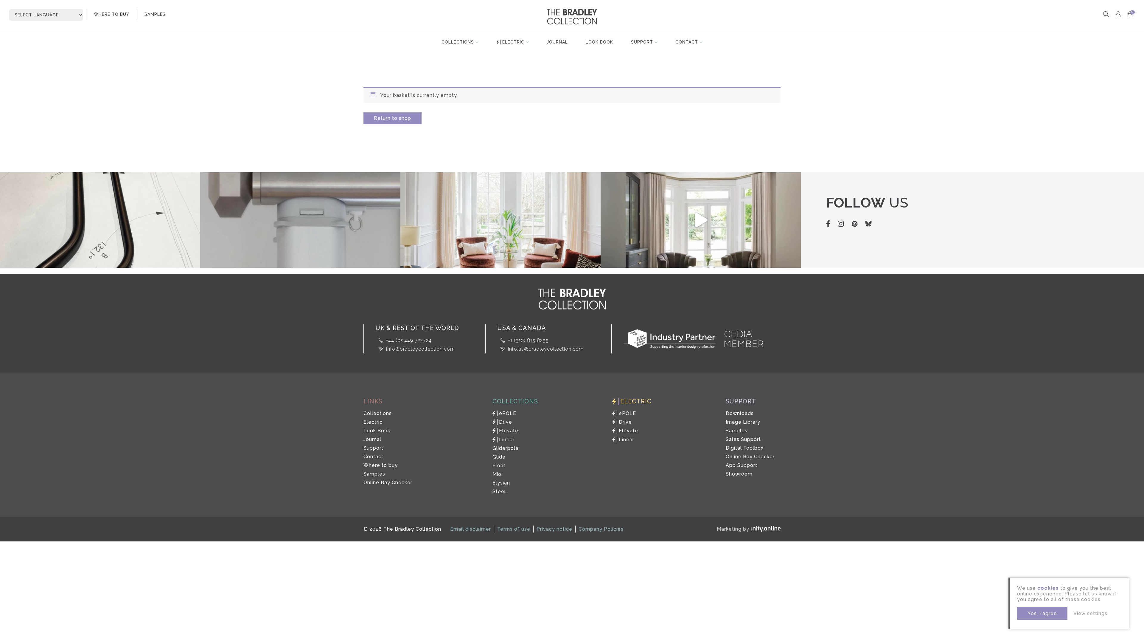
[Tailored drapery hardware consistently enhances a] (701, 220)
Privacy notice (554, 529)
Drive (505, 422)
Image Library (743, 422)
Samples (374, 474)
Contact (686, 42)
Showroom (739, 474)
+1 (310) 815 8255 (528, 340)
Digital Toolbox (745, 448)
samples (155, 14)
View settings (1090, 613)
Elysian (501, 483)
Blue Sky (868, 224)
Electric (513, 42)
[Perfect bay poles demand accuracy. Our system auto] (100, 220)
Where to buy (380, 465)
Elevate (508, 431)
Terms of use (513, 529)
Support (642, 42)
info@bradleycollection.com (420, 349)
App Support (741, 465)
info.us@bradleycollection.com (546, 349)
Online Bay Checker (387, 482)
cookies (1048, 588)
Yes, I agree (1042, 613)
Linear (507, 439)
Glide (499, 457)
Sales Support (743, 439)
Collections (458, 42)
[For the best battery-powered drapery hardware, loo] (300, 220)
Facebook (828, 223)
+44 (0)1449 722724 (409, 340)
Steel (499, 491)
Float (499, 465)
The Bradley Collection (572, 16)
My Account (1118, 14)
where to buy (111, 14)
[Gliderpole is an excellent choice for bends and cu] (500, 220)
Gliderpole (505, 448)
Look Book (599, 42)
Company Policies (601, 529)
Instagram (840, 224)
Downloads (740, 413)
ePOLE (507, 413)
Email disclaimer (470, 529)
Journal (557, 42)
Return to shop (392, 118)
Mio (496, 474)
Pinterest (854, 224)
